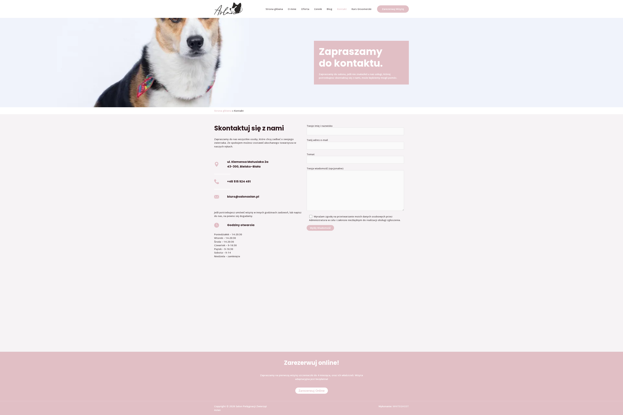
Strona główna (274, 9)
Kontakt (342, 9)
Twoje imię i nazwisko (320, 125)
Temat (311, 154)
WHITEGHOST (401, 406)
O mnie (292, 9)
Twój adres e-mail (317, 140)
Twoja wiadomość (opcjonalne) (325, 168)
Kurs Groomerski (361, 9)
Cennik (318, 9)
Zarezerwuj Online (312, 391)
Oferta (305, 9)
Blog (329, 9)
